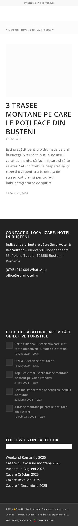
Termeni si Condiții (26, 514)
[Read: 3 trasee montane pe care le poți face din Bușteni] (9, 408)
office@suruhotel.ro (22, 275)
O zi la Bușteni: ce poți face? (34, 361)
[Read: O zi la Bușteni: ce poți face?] (9, 362)
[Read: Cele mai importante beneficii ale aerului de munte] (9, 391)
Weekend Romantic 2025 (26, 457)
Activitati (13, 139)
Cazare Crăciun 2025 (22, 474)
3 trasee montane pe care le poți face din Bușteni (39, 118)
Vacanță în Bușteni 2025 (25, 468)
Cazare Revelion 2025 (23, 480)
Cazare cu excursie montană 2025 (33, 463)
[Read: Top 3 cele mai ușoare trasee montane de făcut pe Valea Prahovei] (9, 374)
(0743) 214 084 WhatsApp (26, 269)
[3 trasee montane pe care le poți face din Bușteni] (39, 70)
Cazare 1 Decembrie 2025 (26, 485)
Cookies (10, 514)
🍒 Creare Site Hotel (43, 520)
